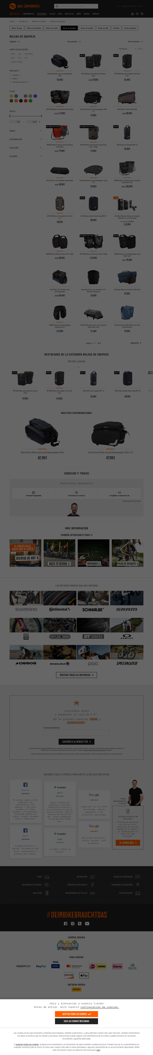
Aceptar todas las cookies (75, 1014)
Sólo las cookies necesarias (76, 1021)
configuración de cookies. (99, 1006)
